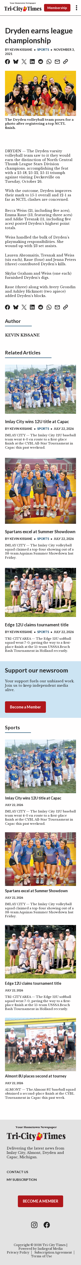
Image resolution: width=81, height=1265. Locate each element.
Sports (43, 49)
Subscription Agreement (53, 1252)
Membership (57, 8)
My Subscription (22, 1179)
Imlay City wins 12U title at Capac (37, 421)
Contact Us (17, 1172)
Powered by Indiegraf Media (40, 1249)
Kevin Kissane (21, 49)
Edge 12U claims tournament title (37, 624)
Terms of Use (41, 1256)
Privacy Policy (18, 1252)
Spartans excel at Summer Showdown (40, 531)
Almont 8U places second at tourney (35, 1076)
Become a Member (25, 707)
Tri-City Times (54, 1245)
